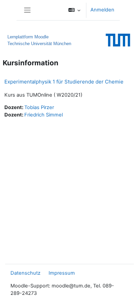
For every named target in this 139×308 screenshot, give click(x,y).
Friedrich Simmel (43, 115)
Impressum (62, 273)
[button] (74, 10)
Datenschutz (25, 273)
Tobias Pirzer (39, 107)
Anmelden (102, 10)
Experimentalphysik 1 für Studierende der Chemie (63, 81)
